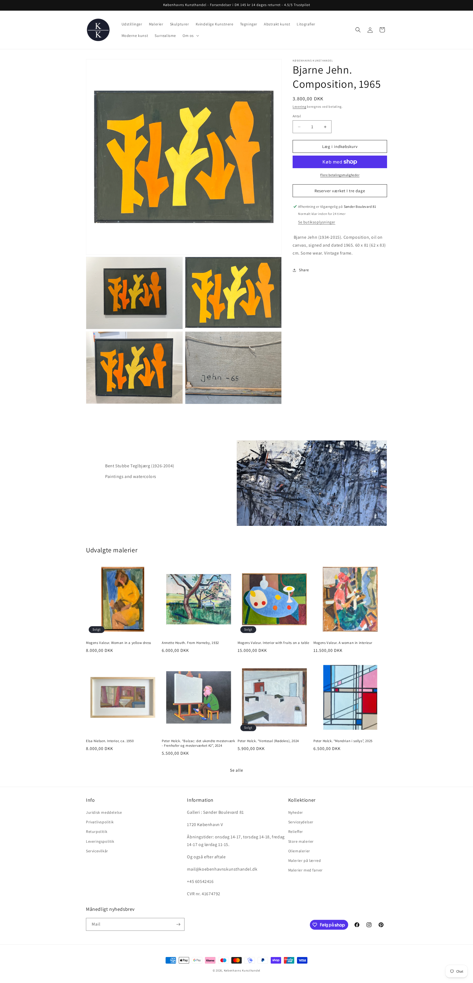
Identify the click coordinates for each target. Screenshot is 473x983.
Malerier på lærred (304, 860)
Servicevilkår (97, 850)
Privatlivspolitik (100, 821)
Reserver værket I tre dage (340, 190)
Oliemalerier (299, 850)
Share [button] (304, 269)
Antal (297, 116)
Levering (299, 106)
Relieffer (295, 831)
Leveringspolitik (100, 841)
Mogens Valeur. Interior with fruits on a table (273, 643)
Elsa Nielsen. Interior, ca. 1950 (110, 741)
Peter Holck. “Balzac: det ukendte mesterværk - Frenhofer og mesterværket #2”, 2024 (198, 743)
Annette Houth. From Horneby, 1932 (190, 643)
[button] (190, 35)
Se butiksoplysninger (316, 222)
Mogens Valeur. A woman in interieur (342, 643)
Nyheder (295, 812)
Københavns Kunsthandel (242, 970)
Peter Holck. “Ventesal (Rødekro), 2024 (268, 741)
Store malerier (301, 841)
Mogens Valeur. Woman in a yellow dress (118, 643)
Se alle (236, 770)
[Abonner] (178, 924)
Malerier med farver (305, 870)
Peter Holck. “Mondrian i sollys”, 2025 (343, 741)
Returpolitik (96, 831)
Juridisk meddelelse (104, 812)
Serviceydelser (300, 821)
